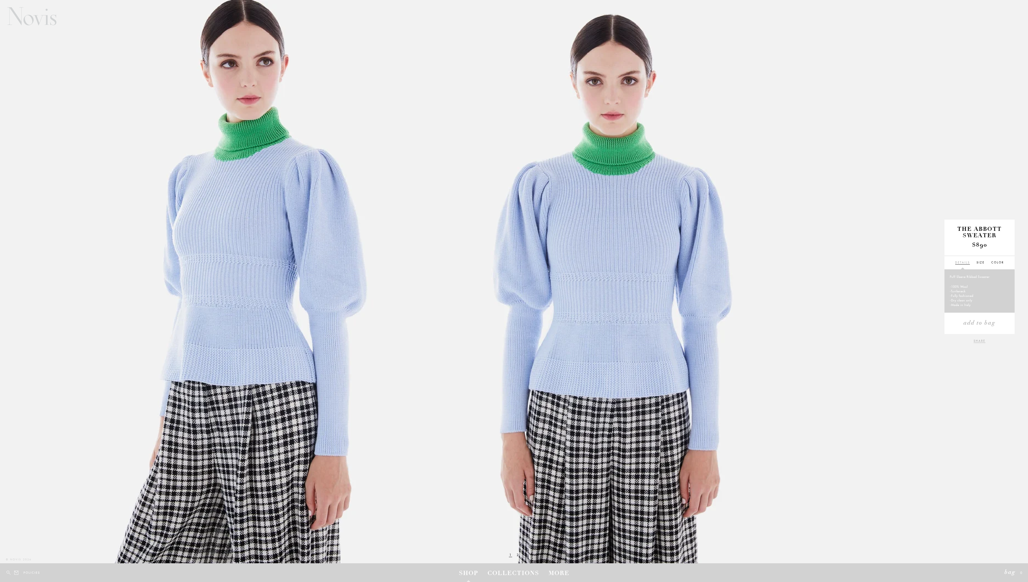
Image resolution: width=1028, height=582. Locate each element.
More (559, 574)
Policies (27, 573)
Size (981, 262)
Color (997, 262)
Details (962, 262)
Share (979, 341)
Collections (513, 574)
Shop (468, 574)
